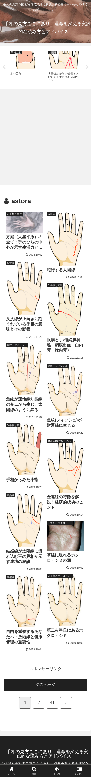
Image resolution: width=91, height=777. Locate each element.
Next (87, 67)
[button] (81, 660)
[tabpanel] (26, 66)
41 (52, 702)
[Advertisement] (45, 136)
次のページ (45, 684)
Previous (3, 67)
